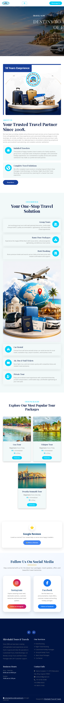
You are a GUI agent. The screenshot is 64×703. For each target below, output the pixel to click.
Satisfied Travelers (22, 148)
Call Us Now (31, 45)
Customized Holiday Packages (45, 649)
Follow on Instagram (16, 606)
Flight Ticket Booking (42, 647)
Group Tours (44, 222)
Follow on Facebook (47, 606)
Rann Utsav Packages (41, 237)
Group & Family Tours (43, 652)
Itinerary (17, 458)
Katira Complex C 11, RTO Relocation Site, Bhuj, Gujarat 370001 (46, 672)
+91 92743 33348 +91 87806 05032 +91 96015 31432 (40, 682)
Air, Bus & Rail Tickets (23, 360)
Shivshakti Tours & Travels (52, 699)
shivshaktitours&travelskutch (14, 698)
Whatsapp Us (55, 3)
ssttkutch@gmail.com (42, 677)
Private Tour (19, 374)
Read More (10, 182)
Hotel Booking (44, 251)
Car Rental (18, 347)
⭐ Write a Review (32, 543)
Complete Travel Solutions (25, 166)
